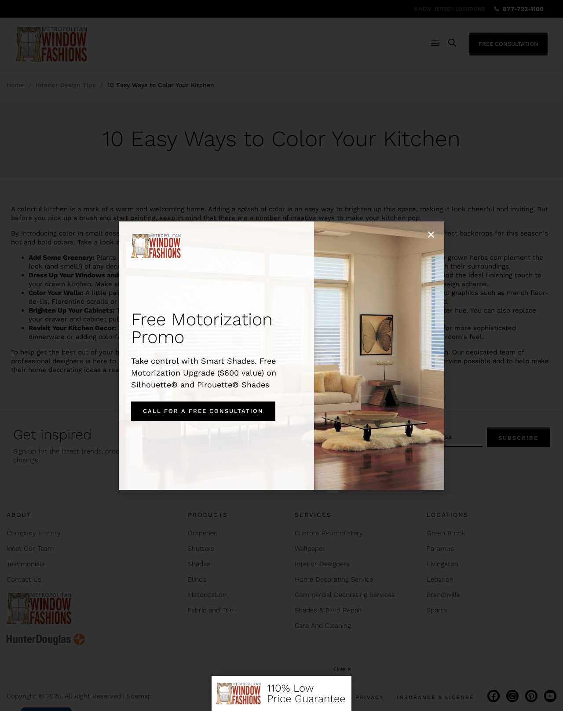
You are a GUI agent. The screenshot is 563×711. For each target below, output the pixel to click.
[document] (281, 355)
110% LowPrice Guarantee (306, 693)
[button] (431, 234)
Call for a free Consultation (203, 411)
